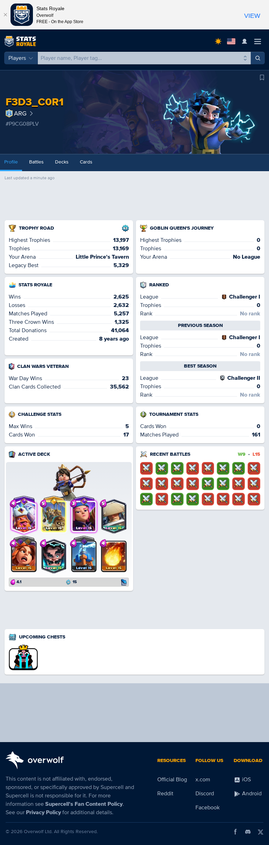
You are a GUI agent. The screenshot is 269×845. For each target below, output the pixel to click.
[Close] (5, 15)
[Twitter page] (260, 831)
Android (251, 793)
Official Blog (172, 779)
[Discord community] (248, 831)
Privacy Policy (43, 812)
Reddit (165, 793)
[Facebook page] (235, 831)
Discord (204, 793)
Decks (62, 162)
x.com (202, 779)
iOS (246, 779)
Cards (86, 162)
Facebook (207, 807)
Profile (11, 162)
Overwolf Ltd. (38, 831)
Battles (36, 162)
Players (17, 58)
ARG (20, 113)
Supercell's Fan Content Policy (84, 804)
